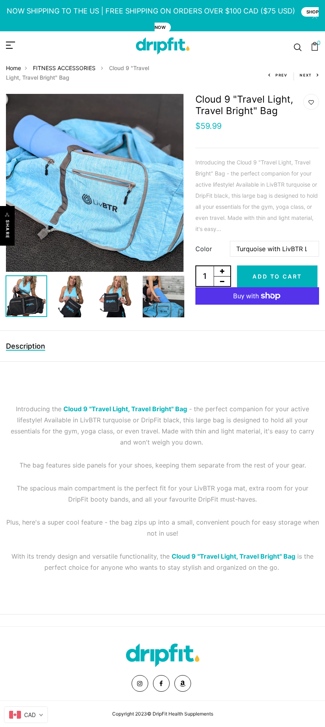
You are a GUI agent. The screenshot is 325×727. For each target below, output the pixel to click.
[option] (95, 183)
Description (25, 346)
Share (7, 229)
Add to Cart (277, 276)
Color (203, 249)
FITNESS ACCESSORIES (65, 68)
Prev (281, 75)
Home (13, 68)
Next (306, 75)
